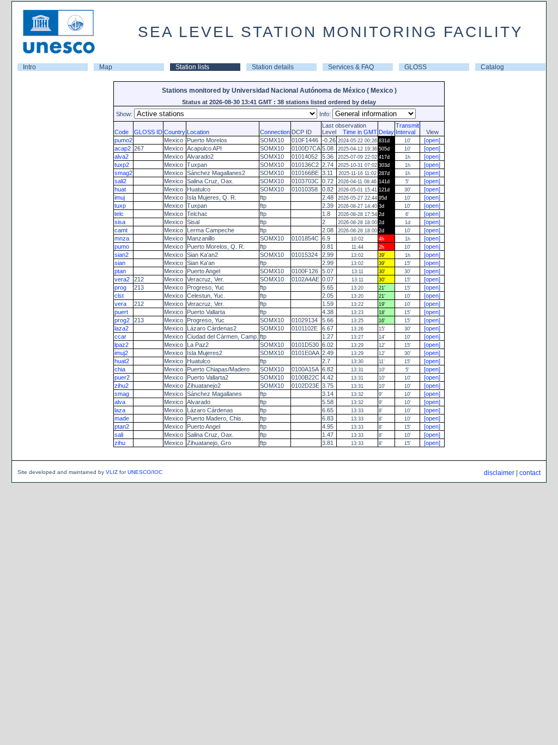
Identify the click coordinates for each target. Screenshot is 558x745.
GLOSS (415, 67)
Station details (273, 67)
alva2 (121, 156)
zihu (119, 443)
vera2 (122, 279)
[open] (432, 140)
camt (121, 230)
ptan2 (121, 426)
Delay (386, 132)
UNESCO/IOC (145, 472)
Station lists (192, 67)
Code (121, 132)
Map (105, 67)
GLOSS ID (148, 132)
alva (119, 402)
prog (120, 287)
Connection (275, 132)
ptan (120, 271)
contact (530, 473)
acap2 (122, 148)
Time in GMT (357, 132)
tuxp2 (121, 164)
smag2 (123, 173)
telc (119, 214)
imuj (119, 197)
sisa (119, 222)
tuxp (120, 205)
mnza (121, 238)
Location (198, 132)
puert (121, 312)
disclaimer (499, 473)
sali (118, 434)
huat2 (121, 361)
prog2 (122, 320)
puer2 (122, 377)
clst (119, 295)
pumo (121, 246)
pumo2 (123, 140)
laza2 (121, 328)
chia (119, 369)
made (121, 418)
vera (120, 304)
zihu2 (121, 385)
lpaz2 (121, 344)
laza (119, 410)
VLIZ (112, 472)
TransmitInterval (407, 128)
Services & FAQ (351, 67)
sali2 (120, 181)
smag (121, 393)
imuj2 (121, 353)
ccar (120, 336)
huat (120, 189)
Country (174, 132)
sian (119, 263)
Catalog (492, 67)
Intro (29, 67)
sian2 (121, 254)
